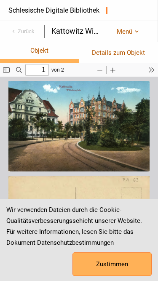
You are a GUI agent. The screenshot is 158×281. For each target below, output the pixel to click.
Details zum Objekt (118, 52)
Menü (124, 31)
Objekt (39, 50)
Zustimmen (112, 264)
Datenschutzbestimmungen (75, 242)
